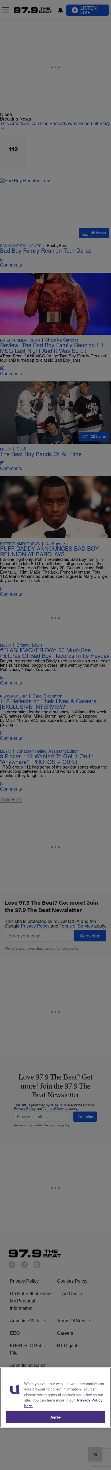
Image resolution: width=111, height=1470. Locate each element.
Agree (55, 1417)
